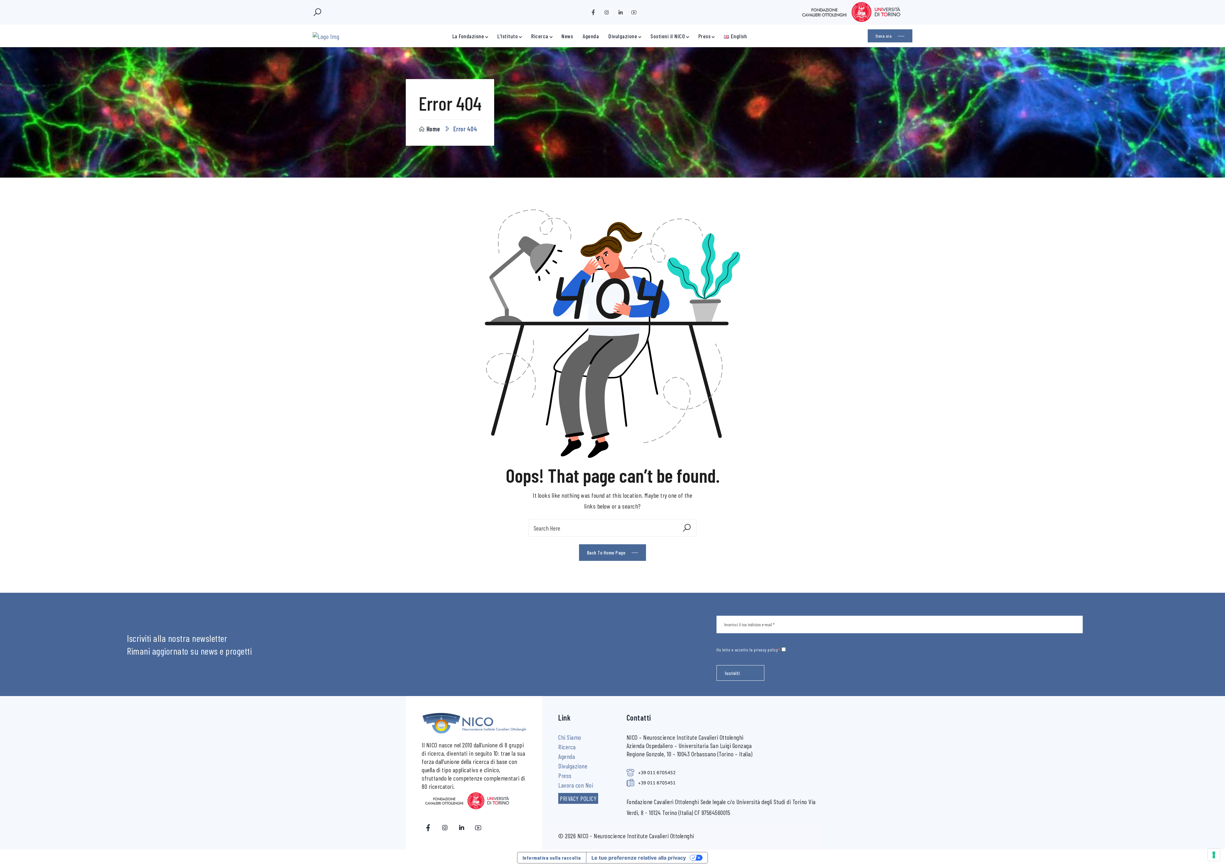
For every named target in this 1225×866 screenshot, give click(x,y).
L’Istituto (507, 36)
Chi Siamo (569, 737)
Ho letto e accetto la (748, 649)
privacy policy (766, 649)
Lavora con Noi (575, 785)
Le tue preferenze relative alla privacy (638, 858)
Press (704, 36)
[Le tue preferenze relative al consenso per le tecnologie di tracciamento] (1214, 855)
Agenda (591, 36)
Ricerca (539, 36)
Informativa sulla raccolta (552, 858)
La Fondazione (468, 36)
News (567, 36)
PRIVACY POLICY (578, 798)
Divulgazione (622, 36)
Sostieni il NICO (667, 36)
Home (433, 129)
